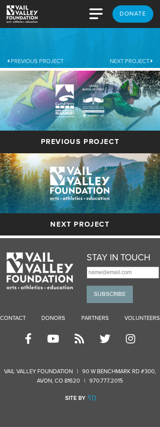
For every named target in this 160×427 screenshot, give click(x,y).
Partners (95, 318)
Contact (13, 318)
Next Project (130, 61)
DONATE (133, 13)
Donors (53, 318)
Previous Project (36, 61)
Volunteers (142, 318)
